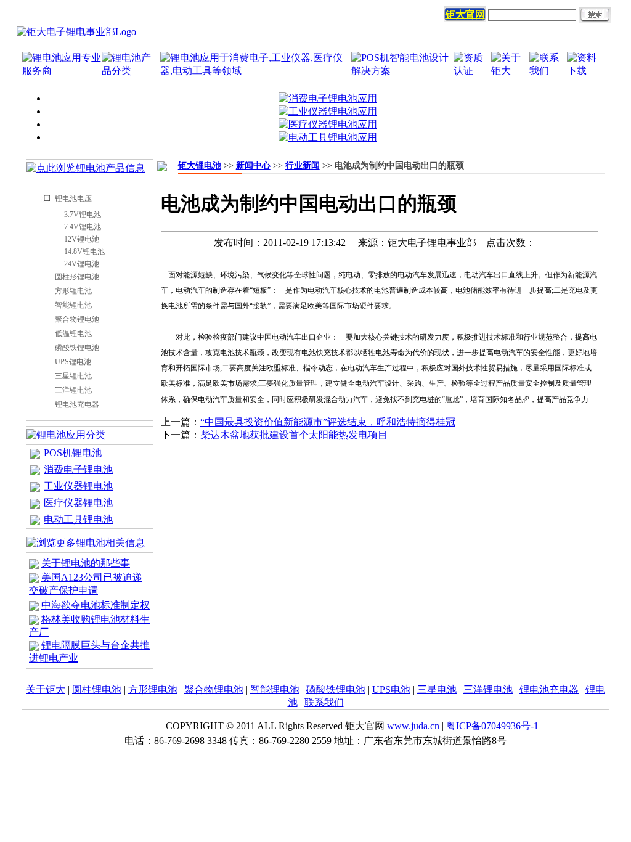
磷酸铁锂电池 (77, 347)
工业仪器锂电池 (78, 486)
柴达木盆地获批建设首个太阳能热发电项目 (294, 435)
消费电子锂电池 (78, 469)
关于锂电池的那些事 (85, 563)
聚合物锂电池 (77, 319)
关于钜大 (45, 689)
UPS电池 (391, 689)
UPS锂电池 (73, 362)
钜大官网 (465, 14)
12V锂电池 (81, 239)
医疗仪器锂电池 (78, 502)
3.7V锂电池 (82, 214)
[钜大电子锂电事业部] (76, 32)
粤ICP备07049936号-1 (492, 726)
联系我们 (324, 702)
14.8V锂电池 (84, 251)
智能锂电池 (73, 305)
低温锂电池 (73, 333)
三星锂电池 (73, 376)
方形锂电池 (73, 291)
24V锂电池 (81, 264)
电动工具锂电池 (78, 519)
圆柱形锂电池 (77, 276)
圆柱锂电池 (96, 689)
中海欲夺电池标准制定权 (95, 605)
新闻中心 (253, 165)
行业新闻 (302, 165)
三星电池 (437, 689)
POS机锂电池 (73, 453)
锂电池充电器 (77, 404)
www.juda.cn (413, 726)
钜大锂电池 (199, 165)
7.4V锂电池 (82, 227)
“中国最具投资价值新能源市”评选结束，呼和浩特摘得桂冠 (327, 422)
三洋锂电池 (73, 390)
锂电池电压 (73, 198)
